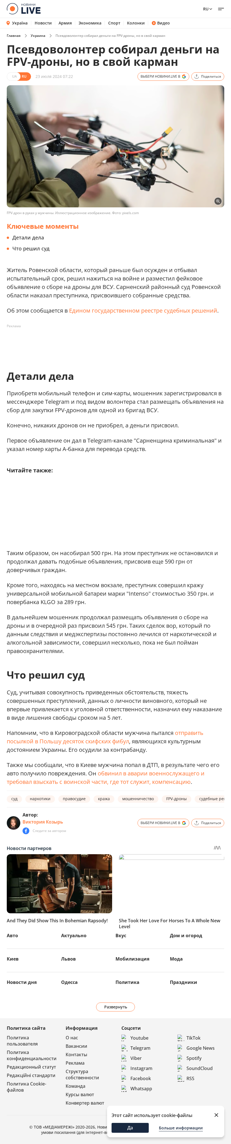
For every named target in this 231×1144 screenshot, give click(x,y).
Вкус (120, 935)
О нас (72, 1038)
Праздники (183, 982)
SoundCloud (199, 1068)
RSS (190, 1078)
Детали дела (28, 237)
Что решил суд (31, 248)
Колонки (136, 23)
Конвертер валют (85, 1103)
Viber (136, 1058)
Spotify (193, 1058)
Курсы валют (80, 1094)
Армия (65, 23)
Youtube (139, 1038)
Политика (127, 982)
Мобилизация (132, 959)
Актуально (73, 935)
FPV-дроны (176, 798)
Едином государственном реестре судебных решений (143, 310)
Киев (13, 959)
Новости (43, 23)
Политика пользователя (22, 1041)
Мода (176, 959)
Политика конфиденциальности (32, 1055)
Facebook (140, 1078)
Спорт (114, 23)
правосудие (74, 798)
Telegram (140, 1048)
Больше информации (181, 1127)
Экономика (90, 23)
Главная (14, 35)
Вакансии (76, 1046)
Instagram (141, 1068)
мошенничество (138, 798)
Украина (38, 35)
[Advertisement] (109, 343)
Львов (68, 959)
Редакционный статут (31, 1067)
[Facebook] (26, 830)
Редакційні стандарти (31, 1075)
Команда (75, 1086)
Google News (200, 1048)
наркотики (40, 798)
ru (205, 9)
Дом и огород (186, 935)
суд (14, 798)
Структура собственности (82, 1074)
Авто (12, 935)
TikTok (193, 1038)
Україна (20, 23)
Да (130, 1128)
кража (104, 798)
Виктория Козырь (43, 822)
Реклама (75, 1063)
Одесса (69, 982)
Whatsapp (141, 1088)
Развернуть (115, 1007)
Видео (163, 23)
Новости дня (22, 982)
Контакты (76, 1054)
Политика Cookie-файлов (26, 1087)
